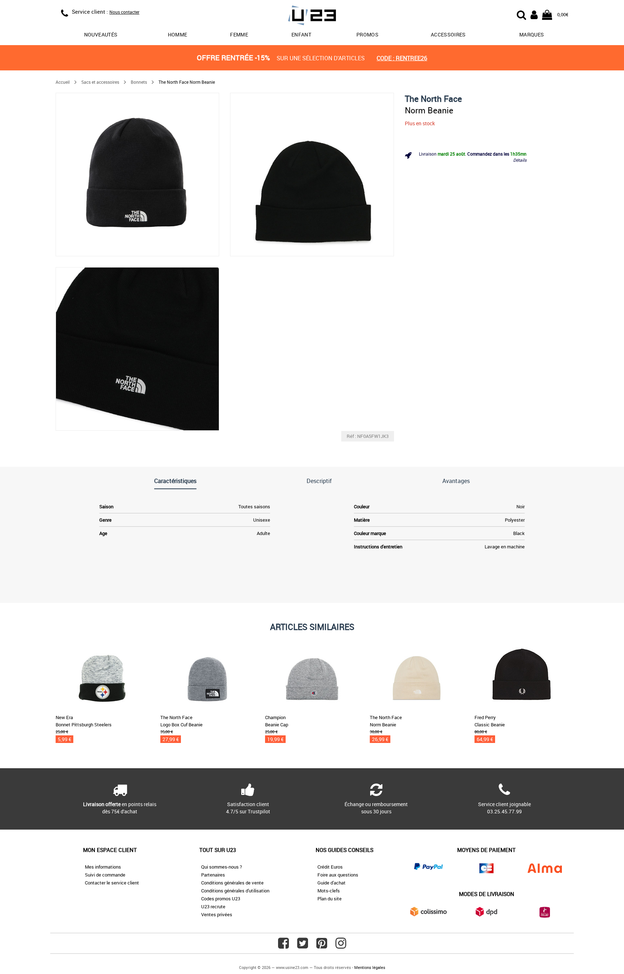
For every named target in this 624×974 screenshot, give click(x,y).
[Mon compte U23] (534, 14)
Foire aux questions (337, 874)
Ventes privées (216, 914)
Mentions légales (369, 967)
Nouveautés (101, 34)
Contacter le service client (112, 882)
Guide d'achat (331, 882)
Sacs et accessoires (100, 82)
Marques (531, 34)
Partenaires (213, 874)
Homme (177, 34)
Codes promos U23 (220, 898)
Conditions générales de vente (232, 882)
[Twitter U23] (303, 946)
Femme (239, 34)
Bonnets (139, 82)
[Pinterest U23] (322, 946)
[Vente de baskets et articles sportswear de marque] (312, 16)
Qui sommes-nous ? (221, 867)
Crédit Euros (330, 867)
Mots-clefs (328, 890)
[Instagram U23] (341, 946)
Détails (519, 160)
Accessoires (448, 34)
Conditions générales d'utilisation (235, 890)
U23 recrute (213, 906)
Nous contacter (124, 12)
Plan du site (329, 898)
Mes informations (103, 867)
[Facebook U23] (283, 946)
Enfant (301, 34)
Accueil (63, 82)
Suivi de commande (105, 874)
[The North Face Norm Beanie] (137, 174)
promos (367, 34)
